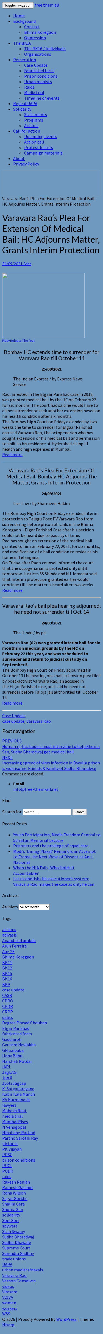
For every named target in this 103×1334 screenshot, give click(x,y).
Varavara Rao (38, 721)
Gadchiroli (11, 1039)
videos (8, 1286)
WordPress (66, 1319)
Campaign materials (43, 153)
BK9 (6, 984)
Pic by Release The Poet (18, 340)
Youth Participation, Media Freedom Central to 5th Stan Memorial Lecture (57, 837)
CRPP (7, 1011)
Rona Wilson (14, 1193)
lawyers (9, 1105)
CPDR (7, 1006)
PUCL (7, 1165)
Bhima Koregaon (40, 32)
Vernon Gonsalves (19, 1280)
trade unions (14, 1259)
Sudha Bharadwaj (18, 1237)
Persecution (24, 59)
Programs (33, 120)
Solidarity (22, 109)
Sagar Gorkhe (14, 1198)
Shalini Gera (13, 1204)
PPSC (7, 1154)
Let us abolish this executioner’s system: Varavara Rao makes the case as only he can (53, 881)
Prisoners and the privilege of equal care (51, 845)
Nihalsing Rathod (18, 1132)
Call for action (26, 131)
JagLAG (9, 1072)
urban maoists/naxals (22, 1270)
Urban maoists (38, 81)
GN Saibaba (13, 1050)
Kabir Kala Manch (18, 1094)
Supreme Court (16, 1248)
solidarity (11, 1215)
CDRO (7, 1001)
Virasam (9, 1291)
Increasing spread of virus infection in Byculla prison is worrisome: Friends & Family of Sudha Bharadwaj (51, 763)
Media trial (34, 92)
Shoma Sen (12, 1209)
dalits (7, 1017)
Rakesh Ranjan (16, 1182)
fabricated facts (17, 1033)
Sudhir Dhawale (16, 1242)
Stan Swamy (13, 1231)
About (19, 158)
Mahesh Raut (14, 1110)
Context (32, 26)
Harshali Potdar (17, 1061)
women (9, 1302)
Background (24, 21)
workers (9, 1308)
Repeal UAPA (25, 103)
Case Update (36, 65)
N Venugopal (14, 1127)
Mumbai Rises (15, 1121)
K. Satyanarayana (18, 1088)
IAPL (6, 1066)
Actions (31, 125)
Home (19, 15)
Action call (34, 142)
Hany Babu (12, 1055)
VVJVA (7, 1297)
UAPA (7, 1264)
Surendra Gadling (18, 1253)
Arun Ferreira (14, 946)
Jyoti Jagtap (14, 1083)
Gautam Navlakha (19, 1044)
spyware (10, 1226)
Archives (10, 906)
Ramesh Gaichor (17, 1187)
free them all (47, 5)
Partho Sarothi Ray (20, 1138)
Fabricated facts (39, 70)
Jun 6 (7, 1077)
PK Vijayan (12, 1149)
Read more (12, 454)
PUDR (7, 1171)
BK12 (7, 968)
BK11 (7, 962)
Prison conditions (40, 76)
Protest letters (38, 147)
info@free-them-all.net (36, 789)
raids (6, 1176)
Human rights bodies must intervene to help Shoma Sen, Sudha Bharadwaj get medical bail (51, 746)
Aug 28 (8, 951)
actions (9, 929)
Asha (27, 264)
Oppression (35, 37)
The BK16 (22, 43)
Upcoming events (40, 136)
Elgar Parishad (15, 1028)
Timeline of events (42, 98)
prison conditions (18, 1160)
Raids (29, 87)
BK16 (7, 979)
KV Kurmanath (16, 1099)
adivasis (9, 935)
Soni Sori (10, 1220)
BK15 (7, 973)
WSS (6, 1313)
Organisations (37, 54)
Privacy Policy (26, 164)
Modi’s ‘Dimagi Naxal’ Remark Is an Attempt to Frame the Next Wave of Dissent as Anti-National (54, 856)
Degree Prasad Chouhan (24, 1022)
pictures (10, 1143)
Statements (35, 114)
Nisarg (8, 1324)
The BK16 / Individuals (45, 48)
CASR (7, 995)
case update (13, 721)
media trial (12, 1116)
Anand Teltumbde (19, 940)
